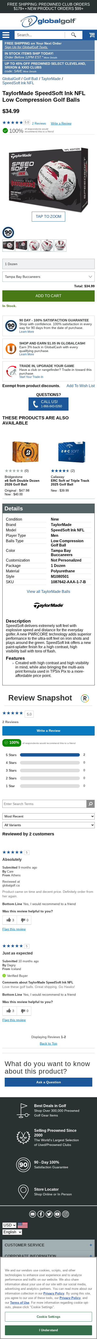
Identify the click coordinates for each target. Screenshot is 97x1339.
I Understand (48, 1330)
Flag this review (14, 929)
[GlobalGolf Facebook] (40, 1214)
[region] (48, 1298)
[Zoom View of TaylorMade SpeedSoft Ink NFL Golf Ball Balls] (48, 180)
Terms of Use (19, 1302)
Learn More (26, 331)
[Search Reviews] (90, 804)
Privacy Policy (53, 1293)
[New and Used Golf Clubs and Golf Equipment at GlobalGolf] (48, 25)
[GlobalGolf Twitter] (48, 1214)
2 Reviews (39, 123)
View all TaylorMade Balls (48, 592)
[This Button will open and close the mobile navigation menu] (5, 35)
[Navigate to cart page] (89, 35)
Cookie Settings (48, 1317)
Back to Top (48, 1043)
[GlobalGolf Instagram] (65, 1214)
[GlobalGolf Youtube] (57, 1214)
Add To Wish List (81, 386)
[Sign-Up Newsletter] (32, 1214)
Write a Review (61, 123)
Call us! (51, 404)
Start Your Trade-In (31, 377)
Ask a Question (48, 1082)
